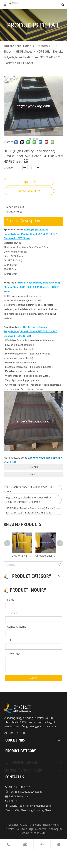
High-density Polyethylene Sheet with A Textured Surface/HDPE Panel (28, 499)
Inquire (26, 182)
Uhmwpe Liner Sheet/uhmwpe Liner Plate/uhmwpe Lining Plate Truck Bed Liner (45, 555)
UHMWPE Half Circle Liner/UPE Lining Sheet (22, 555)
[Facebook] (6, 733)
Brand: (10, 211)
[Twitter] (18, 733)
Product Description (23, 220)
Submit (33, 677)
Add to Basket (27, 191)
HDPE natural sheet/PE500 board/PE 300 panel (29, 489)
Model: (10, 207)
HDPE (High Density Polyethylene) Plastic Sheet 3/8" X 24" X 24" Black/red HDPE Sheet (33, 510)
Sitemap (54, 829)
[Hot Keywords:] (60, 565)
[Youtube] (24, 733)
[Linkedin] (12, 733)
